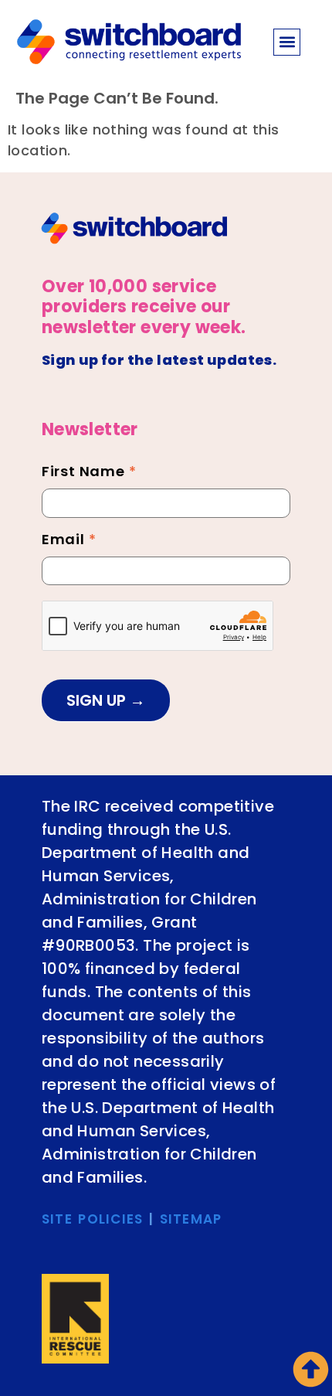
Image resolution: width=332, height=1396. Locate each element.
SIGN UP (98, 700)
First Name (89, 473)
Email (69, 541)
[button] (286, 42)
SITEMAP (191, 1219)
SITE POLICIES (93, 1219)
